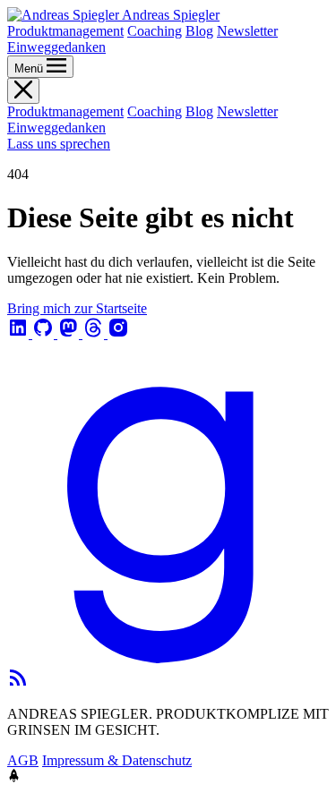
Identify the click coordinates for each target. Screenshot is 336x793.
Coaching (154, 30)
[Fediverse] (69, 333)
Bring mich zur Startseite (77, 308)
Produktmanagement (65, 30)
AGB (23, 760)
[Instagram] (118, 333)
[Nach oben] (14, 777)
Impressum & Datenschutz (117, 760)
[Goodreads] (168, 658)
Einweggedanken (56, 47)
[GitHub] (44, 333)
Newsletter (247, 30)
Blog (199, 30)
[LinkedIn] (19, 333)
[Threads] (95, 333)
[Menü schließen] (23, 91)
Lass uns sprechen (58, 143)
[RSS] (18, 683)
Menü (30, 68)
